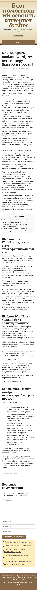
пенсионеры (10, 474)
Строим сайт (13, 68)
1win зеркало (18, 36)
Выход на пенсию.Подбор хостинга (18, 542)
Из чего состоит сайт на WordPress (18, 546)
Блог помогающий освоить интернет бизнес (18, 15)
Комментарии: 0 (24, 68)
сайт (15, 474)
